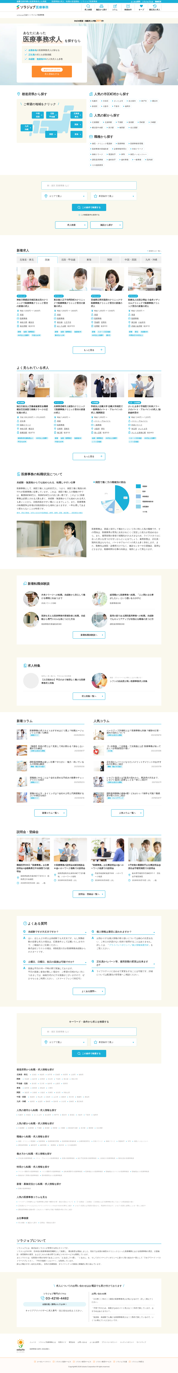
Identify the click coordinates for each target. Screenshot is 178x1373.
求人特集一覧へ (89, 696)
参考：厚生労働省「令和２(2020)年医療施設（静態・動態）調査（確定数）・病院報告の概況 (50, 513)
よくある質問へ (89, 991)
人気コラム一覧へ (127, 813)
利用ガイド (62, 1342)
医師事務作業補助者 (100, 149)
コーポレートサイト (44, 1362)
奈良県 (58, 1092)
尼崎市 (66, 429)
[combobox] (90, 185)
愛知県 (42, 1088)
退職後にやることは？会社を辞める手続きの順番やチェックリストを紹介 (57, 778)
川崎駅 (153, 122)
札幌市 (94, 101)
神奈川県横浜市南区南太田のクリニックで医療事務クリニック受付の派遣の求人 (32, 302)
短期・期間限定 (29, 332)
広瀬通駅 (95, 122)
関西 (51, 134)
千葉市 (116, 106)
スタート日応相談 (104, 332)
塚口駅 (60, 432)
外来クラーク (137, 149)
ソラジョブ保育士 (137, 1362)
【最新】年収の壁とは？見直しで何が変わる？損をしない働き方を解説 (57, 747)
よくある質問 (135, 1)
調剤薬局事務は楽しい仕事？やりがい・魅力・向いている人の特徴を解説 (57, 763)
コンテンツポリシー (127, 1342)
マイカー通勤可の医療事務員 (28, 1171)
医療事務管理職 (136, 143)
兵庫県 (60, 429)
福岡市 (127, 106)
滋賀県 (26, 1092)
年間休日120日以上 (136, 335)
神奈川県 (23, 322)
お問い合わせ (82, 1342)
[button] (54, 932)
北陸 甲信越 (52, 115)
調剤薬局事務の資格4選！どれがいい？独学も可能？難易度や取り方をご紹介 (133, 794)
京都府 (34, 1092)
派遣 (22, 314)
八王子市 (67, 322)
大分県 (63, 1101)
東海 (76, 134)
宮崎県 (71, 1101)
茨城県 (97, 322)
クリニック (22, 296)
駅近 (136, 332)
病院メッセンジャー (138, 154)
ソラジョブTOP (22, 15)
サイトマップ (141, 1342)
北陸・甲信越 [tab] (68, 259)
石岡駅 (97, 326)
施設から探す (106, 225)
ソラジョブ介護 (121, 1362)
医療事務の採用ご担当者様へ (40, 1349)
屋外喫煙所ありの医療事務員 (52, 1175)
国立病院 (21, 402)
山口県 (55, 1097)
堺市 (103, 429)
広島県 (48, 1097)
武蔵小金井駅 (136, 326)
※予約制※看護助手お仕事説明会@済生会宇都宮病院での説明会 (144, 866)
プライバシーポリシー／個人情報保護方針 (129, 945)
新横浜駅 (23, 432)
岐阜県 (26, 1088)
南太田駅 (23, 326)
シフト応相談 (96, 442)
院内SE (150, 159)
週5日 (108, 335)
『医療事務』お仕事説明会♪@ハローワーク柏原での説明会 (107, 866)
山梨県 (57, 1083)
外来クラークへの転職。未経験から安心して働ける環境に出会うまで (63, 596)
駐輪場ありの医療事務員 (140, 1171)
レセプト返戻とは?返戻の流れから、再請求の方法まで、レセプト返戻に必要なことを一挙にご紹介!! (133, 778)
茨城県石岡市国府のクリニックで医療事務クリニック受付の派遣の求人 (106, 302)
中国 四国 (38, 115)
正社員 (22, 421)
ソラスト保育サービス (83, 1362)
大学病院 (95, 402)
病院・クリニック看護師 (102, 143)
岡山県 (40, 1097)
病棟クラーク (97, 154)
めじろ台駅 (61, 326)
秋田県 (65, 1075)
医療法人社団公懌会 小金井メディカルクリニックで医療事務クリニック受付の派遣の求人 (144, 302)
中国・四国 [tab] (130, 259)
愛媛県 (79, 1097)
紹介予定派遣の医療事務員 (87, 1158)
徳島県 (63, 1097)
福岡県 (32, 1101)
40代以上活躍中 (23, 335)
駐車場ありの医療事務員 (94, 1171)
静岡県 (34, 1088)
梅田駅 (122, 127)
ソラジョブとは (147, 1)
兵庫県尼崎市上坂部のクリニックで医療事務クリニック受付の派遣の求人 (69, 409)
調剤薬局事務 (97, 159)
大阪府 (97, 429)
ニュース (33, 1342)
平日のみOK (22, 442)
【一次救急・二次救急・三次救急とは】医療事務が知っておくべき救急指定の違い (134, 747)
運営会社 (72, 1342)
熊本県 (55, 1101)
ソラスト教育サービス (103, 1362)
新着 (19, 332)
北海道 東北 (76, 115)
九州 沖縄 (26, 127)
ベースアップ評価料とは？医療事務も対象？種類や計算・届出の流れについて (134, 731)
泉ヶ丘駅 (98, 432)
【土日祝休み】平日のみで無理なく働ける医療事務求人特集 (63, 681)
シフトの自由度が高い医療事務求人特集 (128, 681)
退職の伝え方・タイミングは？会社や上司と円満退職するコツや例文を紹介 (57, 794)
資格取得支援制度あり (25, 438)
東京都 (60, 322)
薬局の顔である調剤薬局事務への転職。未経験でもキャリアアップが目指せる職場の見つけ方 (132, 617)
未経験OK (144, 332)
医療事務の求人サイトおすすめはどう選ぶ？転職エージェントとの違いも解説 (57, 731)
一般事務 (137, 159)
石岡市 (103, 322)
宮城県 (57, 1075)
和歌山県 (67, 1092)
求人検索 (71, 225)
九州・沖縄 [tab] (151, 259)
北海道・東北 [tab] (27, 259)
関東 (76, 124)
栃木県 (34, 1079)
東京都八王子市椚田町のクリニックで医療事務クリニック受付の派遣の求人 (69, 302)
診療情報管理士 (120, 149)
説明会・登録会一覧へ (89, 894)
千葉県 (58, 1079)
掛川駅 (111, 127)
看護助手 (112, 154)
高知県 (87, 1097)
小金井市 (141, 322)
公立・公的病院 (134, 402)
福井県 (49, 1083)
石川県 (42, 1083)
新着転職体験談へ (89, 635)
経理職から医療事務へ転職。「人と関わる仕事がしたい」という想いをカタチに (132, 596)
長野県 (65, 1083)
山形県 (73, 1075)
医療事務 (121, 143)
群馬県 (42, 1079)
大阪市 (105, 106)
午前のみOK (36, 335)
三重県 (50, 1088)
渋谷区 (105, 101)
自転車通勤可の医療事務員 (73, 1171)
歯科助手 (112, 159)
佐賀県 (40, 1101)
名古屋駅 (134, 127)
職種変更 (158, 1)
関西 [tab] (109, 259)
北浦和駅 (108, 122)
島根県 (32, 1097)
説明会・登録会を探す (48, 1223)
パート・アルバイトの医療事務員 (47, 1158)
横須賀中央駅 (97, 127)
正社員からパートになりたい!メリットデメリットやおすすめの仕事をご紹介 (134, 763)
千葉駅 (120, 122)
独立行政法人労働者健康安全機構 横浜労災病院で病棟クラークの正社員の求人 (32, 409)
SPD (123, 154)
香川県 (71, 1097)
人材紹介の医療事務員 (107, 1158)
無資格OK (77, 332)
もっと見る (89, 350)
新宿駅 (131, 122)
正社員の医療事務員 (25, 1158)
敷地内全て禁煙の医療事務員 (28, 1175)
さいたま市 (118, 101)
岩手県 (49, 1075)
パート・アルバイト (102, 421)
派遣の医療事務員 (68, 1158)
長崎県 (48, 1101)
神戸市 (144, 101)
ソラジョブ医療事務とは (47, 1342)
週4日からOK (59, 335)
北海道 (34, 1075)
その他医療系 (97, 165)
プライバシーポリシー (109, 1342)
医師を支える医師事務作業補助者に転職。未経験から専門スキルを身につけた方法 (63, 617)
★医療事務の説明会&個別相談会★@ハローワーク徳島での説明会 (69, 866)
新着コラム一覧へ (50, 813)
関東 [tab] (47, 260)
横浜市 (155, 101)
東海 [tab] (89, 259)
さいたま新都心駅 (138, 432)
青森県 (42, 1075)
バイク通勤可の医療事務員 (51, 1171)
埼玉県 (134, 429)
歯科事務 (124, 159)
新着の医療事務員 (24, 1188)
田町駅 (142, 122)
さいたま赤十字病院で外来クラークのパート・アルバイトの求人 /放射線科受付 (144, 409)
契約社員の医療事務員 (126, 1158)
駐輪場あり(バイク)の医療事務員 (117, 1171)
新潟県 (34, 1083)
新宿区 (94, 106)
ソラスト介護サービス (63, 1362)
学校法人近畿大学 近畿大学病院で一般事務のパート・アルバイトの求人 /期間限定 (107, 409)
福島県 (81, 1075)
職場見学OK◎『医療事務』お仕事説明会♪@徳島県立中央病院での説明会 (33, 868)
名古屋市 (132, 101)
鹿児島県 (80, 1101)
